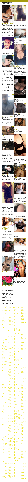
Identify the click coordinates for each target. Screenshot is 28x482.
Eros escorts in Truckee (16, 442)
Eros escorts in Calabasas (10, 352)
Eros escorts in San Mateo (4, 370)
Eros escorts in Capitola (10, 340)
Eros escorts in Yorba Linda (23, 438)
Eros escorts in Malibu (23, 367)
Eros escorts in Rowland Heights (4, 316)
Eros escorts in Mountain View (10, 431)
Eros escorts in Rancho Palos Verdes (23, 468)
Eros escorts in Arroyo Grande (10, 374)
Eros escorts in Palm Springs (4, 449)
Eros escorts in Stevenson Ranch (16, 402)
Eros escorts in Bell (16, 395)
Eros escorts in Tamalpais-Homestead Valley (4, 378)
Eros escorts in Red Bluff (16, 394)
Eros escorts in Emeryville (22, 437)
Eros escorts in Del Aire (10, 403)
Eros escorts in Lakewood (10, 469)
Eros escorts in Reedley (16, 317)
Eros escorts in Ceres (17, 330)
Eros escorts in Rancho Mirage (10, 336)
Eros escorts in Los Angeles (23, 385)
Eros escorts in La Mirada (16, 396)
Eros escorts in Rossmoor (10, 330)
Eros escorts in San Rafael (10, 351)
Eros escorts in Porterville (16, 399)
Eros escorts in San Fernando (23, 329)
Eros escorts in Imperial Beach (3, 412)
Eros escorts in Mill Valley (23, 390)
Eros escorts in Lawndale (16, 354)
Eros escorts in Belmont (3, 335)
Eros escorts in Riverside (22, 434)
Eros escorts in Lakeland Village (16, 427)
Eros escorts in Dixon (17, 417)
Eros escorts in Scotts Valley (4, 314)
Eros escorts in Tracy (10, 378)
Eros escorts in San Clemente (10, 356)
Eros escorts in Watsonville (16, 337)
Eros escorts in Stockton (10, 323)
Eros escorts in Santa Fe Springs (4, 354)
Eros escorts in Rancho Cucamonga (4, 387)
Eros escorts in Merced (16, 473)
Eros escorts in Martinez (16, 445)
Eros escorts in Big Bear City (4, 367)
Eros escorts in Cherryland (10, 369)
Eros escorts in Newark (3, 468)
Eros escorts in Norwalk (10, 477)
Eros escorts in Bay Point (16, 372)
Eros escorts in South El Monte (10, 333)
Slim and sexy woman (18, 277)
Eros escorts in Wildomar (16, 375)
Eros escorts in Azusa (10, 311)
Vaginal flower (4, 271)
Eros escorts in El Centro (4, 421)
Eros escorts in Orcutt (10, 324)
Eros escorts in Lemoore (16, 381)
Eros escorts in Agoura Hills (4, 388)
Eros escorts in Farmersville (22, 307)
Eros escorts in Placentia (16, 367)
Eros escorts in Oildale (17, 465)
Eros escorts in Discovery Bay (16, 313)
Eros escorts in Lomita (4, 436)
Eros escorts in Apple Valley (23, 460)
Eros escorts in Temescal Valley (10, 334)
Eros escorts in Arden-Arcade (23, 451)
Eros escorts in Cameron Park (22, 365)
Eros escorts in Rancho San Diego (4, 358)
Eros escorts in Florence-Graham (10, 382)
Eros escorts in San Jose (23, 450)
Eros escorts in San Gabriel (16, 340)
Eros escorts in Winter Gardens (23, 319)
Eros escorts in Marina (10, 355)
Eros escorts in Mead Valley (23, 400)
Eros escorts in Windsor (16, 350)
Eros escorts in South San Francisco (17, 411)
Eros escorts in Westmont (16, 466)
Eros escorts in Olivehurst (16, 406)
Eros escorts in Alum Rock (16, 475)
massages (16, 129)
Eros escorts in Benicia (17, 433)
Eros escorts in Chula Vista (17, 318)
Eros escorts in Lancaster (3, 393)
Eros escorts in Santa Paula (4, 472)
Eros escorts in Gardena (22, 477)
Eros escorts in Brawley (22, 457)
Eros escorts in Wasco (10, 387)
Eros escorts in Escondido (10, 413)
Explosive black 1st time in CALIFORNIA (6, 252)
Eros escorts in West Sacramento (4, 397)
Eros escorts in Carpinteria (16, 309)
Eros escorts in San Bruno (16, 374)
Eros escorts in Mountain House (10, 420)
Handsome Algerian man (6, 49)
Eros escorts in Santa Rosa (23, 393)
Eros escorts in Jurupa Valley (17, 391)
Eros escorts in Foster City (23, 478)
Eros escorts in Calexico (3, 400)
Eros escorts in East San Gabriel (23, 412)
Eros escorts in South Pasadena (17, 338)
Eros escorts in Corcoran (22, 474)
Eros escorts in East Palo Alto (23, 430)
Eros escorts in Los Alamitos (10, 384)
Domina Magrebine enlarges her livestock (7, 151)
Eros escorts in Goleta (17, 315)
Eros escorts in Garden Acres (17, 424)
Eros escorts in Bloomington (3, 447)
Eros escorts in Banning (3, 355)
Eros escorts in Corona (11, 343)
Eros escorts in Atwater (16, 344)
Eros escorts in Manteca (22, 353)
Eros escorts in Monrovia (22, 417)
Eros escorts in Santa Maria (17, 368)
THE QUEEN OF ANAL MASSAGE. (7, 23)
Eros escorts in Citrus (23, 341)
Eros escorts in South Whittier (4, 324)
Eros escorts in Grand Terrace (17, 382)
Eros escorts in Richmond (22, 309)
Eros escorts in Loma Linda (23, 344)
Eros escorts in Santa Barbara (10, 464)
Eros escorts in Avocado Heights (4, 318)
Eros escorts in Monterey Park (10, 448)
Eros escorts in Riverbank (16, 323)
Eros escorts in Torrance (3, 422)
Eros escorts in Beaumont (10, 345)
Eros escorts (3, 2)
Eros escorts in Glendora (16, 342)
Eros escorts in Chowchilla (10, 457)
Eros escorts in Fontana (16, 387)
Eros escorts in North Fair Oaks (23, 467)
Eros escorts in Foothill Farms (23, 325)
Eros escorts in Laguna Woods (11, 307)
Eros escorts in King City (10, 414)
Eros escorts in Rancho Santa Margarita (10, 342)
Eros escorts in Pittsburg (16, 452)
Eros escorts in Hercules (16, 413)
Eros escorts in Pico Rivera (4, 346)
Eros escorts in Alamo (4, 435)
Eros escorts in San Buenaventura (23, 440)
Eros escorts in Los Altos (4, 415)
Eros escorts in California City (16, 432)
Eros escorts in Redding (3, 351)
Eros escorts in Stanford (10, 454)
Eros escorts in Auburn (17, 334)
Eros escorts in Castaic (4, 465)
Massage (3, 135)
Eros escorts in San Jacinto (4, 368)
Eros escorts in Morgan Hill (3, 411)
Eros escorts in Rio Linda (23, 461)
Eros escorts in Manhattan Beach (4, 331)
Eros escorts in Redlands (16, 408)
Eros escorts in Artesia (11, 436)
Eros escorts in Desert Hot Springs (17, 331)
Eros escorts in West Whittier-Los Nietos (16, 333)
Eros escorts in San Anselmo (10, 316)
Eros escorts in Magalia (10, 388)
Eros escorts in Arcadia (16, 398)
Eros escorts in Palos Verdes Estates (17, 460)
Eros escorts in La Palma (10, 396)
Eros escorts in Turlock (10, 449)
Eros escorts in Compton (3, 401)
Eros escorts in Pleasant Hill (22, 377)
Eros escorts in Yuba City (10, 337)
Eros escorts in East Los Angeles (16, 470)
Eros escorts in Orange (23, 339)
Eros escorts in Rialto (4, 454)
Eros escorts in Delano (23, 322)
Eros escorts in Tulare (10, 476)
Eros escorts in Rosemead (10, 328)
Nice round (16, 38)
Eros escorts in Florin (23, 372)
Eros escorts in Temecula (10, 410)
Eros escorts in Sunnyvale (10, 425)
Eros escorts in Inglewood (3, 320)
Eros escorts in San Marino (10, 368)
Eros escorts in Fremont (16, 420)
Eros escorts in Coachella (3, 409)
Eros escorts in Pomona (22, 345)
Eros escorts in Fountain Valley (3, 419)
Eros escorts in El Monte (4, 332)
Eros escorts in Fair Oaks (10, 372)
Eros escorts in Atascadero (16, 430)
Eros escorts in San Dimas (23, 358)
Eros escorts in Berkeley (16, 310)
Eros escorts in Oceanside (10, 417)
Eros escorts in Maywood (22, 447)
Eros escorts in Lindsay (3, 343)
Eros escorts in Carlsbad (22, 443)
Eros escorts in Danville (3, 362)
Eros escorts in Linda (23, 373)
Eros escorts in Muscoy (3, 381)
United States (7, 2)
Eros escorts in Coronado (3, 440)
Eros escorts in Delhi (4, 310)
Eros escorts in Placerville (10, 331)
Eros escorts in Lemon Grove (17, 401)
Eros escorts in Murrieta (16, 451)
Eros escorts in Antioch (16, 347)
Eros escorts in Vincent (22, 359)
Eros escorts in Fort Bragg (4, 403)
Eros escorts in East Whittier (10, 381)
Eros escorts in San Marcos (10, 393)
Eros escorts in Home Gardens (23, 424)
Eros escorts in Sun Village (4, 416)
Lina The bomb (17, 98)
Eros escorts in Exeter (4, 328)
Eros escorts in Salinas (11, 437)
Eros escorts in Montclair (3, 338)
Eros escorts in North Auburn (17, 414)
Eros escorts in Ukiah (17, 405)
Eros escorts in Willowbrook (3, 337)
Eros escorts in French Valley (17, 356)
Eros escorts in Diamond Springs (16, 384)
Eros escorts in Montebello (3, 340)
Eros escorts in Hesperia (10, 390)
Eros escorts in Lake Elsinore (23, 347)
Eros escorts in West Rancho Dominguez (16, 429)
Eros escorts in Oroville (22, 441)
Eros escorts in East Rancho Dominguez (4, 348)
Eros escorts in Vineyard (10, 327)
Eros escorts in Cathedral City (10, 427)
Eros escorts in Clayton (10, 397)
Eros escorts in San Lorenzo (10, 321)
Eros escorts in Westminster (22, 470)
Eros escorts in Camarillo (10, 399)
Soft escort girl (17, 21)
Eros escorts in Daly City (10, 422)
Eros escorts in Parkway (22, 315)
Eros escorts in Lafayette (16, 467)
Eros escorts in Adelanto (22, 454)
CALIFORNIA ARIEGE (18, 113)
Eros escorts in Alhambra (22, 312)
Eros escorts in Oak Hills (10, 472)
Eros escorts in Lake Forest (4, 473)
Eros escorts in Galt (16, 364)
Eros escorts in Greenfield (16, 444)
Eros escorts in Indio (4, 339)
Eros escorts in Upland (4, 443)
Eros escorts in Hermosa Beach (10, 428)
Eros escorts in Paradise (10, 470)
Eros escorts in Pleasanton (3, 379)
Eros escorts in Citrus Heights (17, 462)
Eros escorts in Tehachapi (10, 379)
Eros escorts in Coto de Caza (16, 307)
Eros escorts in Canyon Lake (22, 473)
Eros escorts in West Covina (4, 382)
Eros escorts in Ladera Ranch (10, 354)
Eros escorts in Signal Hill (4, 376)
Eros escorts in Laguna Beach (11, 359)
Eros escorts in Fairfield (10, 325)
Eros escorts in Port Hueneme (16, 447)
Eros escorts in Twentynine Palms (16, 335)
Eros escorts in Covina (23, 348)
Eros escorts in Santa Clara (4, 477)
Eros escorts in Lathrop (16, 421)
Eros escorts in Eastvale (10, 475)
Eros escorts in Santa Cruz (23, 310)
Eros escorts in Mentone (22, 402)
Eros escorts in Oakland (22, 409)
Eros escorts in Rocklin (17, 410)
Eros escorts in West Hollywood (16, 388)
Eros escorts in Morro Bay (23, 363)
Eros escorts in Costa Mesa (4, 349)
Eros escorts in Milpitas (3, 325)
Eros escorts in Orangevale (16, 404)
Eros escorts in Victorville (3, 406)
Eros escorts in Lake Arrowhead (23, 384)
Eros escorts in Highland (22, 403)
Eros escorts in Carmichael (3, 390)
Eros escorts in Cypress (22, 413)
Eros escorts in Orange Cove (4, 396)
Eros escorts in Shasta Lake (23, 399)
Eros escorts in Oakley (10, 347)
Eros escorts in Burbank (3, 437)
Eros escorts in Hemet (23, 333)
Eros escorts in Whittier (10, 358)
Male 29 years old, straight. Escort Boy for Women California (7, 116)
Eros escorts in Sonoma (16, 472)
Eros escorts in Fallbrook (22, 350)
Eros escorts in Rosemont (10, 319)
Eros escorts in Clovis (17, 369)
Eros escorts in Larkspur (16, 377)
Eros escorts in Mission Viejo (3, 434)
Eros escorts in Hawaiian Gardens (23, 427)
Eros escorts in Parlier (4, 398)
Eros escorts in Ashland (22, 476)
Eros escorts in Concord (3, 352)
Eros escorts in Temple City (22, 444)
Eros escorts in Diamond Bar (22, 420)
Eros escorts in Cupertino (22, 431)
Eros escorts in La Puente (16, 454)
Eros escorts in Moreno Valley (16, 426)
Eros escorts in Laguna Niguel (17, 378)
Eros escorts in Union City (23, 337)
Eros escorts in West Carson (23, 374)
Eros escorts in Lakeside (22, 419)
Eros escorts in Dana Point (23, 326)
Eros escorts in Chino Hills (10, 348)
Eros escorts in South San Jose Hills (10, 419)
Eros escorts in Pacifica (22, 471)
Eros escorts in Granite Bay (23, 415)
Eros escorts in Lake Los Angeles (23, 318)
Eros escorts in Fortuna (10, 435)
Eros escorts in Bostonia (3, 334)
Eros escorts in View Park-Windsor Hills (23, 410)
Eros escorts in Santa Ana (4, 391)
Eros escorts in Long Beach (16, 324)
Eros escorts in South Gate (23, 332)
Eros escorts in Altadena (3, 450)
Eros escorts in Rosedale (3, 439)
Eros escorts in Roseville (3, 461)
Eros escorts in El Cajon (16, 439)
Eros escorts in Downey (10, 451)
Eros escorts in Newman (22, 342)
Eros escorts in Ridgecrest (16, 328)
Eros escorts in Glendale (22, 391)
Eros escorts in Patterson (16, 371)
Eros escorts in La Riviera (23, 422)
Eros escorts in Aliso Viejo (10, 424)
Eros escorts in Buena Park (23, 340)
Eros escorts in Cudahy (16, 457)
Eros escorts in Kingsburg (3, 408)
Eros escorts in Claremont (22, 376)
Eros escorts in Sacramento (3, 357)
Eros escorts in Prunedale (3, 405)
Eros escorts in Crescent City (16, 441)
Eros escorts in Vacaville (3, 425)
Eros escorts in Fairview (10, 391)
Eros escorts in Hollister (22, 362)
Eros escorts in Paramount (22, 352)
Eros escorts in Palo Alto (4, 360)
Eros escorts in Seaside (3, 428)
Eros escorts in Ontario (17, 448)
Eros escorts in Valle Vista (4, 467)
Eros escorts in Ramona (16, 320)
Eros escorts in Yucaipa (10, 407)
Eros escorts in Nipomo (22, 356)
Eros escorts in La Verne (16, 464)
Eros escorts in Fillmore (22, 396)
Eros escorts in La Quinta (4, 365)
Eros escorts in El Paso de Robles (11, 441)
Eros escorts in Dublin (10, 320)
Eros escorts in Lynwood (10, 473)
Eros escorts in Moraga (22, 425)
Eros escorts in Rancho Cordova (4, 329)
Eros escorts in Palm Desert (23, 464)
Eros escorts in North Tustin (17, 363)
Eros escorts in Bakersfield (22, 316)
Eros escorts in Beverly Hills (10, 455)
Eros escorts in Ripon (10, 360)
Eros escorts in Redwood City (16, 416)
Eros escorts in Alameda (10, 452)
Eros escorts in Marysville (10, 377)
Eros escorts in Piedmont (16, 357)
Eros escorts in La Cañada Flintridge (16, 359)
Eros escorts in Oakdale (3, 424)
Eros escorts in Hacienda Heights (16, 455)
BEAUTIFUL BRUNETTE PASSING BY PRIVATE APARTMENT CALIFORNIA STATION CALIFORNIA (7, 228)
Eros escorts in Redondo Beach (23, 368)
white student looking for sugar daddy (7, 286)
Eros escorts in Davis (23, 360)
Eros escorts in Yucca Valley (4, 442)
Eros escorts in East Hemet (16, 365)
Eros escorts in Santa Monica (17, 353)
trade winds (16, 232)
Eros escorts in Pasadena (3, 464)
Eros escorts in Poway (23, 416)
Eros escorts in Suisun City (23, 313)
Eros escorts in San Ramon (16, 379)
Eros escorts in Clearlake (22, 382)
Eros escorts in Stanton (3, 311)
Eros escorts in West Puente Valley (16, 351)
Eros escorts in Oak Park (23, 428)
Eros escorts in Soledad (16, 341)
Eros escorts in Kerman (22, 355)
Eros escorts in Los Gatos (10, 314)
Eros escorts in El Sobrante (4, 327)
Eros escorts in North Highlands (4, 433)
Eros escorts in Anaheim (22, 371)
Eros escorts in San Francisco (23, 323)
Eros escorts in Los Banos (23, 394)
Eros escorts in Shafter (4, 317)
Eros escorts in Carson (11, 361)
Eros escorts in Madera (3, 309)
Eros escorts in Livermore (3, 371)
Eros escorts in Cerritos (10, 430)
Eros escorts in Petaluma (16, 326)
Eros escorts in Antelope (22, 334)
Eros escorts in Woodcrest (22, 328)
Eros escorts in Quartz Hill (4, 427)
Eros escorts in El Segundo (10, 394)
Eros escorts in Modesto (3, 345)
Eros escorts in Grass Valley (17, 458)
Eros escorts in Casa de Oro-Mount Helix (4, 364)
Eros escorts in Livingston (3, 342)
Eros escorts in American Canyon (4, 453)
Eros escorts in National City (3, 452)
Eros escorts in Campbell (3, 418)
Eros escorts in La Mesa (10, 411)
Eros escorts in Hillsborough (10, 467)
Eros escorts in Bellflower (3, 384)
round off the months (5, 174)
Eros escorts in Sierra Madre (17, 345)
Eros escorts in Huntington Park (16, 314)
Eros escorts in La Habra (23, 456)
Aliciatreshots (16, 212)
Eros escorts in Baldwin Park (10, 371)
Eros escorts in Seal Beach (23, 433)
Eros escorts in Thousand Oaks (23, 387)
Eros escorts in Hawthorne (10, 461)
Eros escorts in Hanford (22, 380)
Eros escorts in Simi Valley (4, 430)
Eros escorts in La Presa (10, 402)
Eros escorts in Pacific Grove (4, 458)
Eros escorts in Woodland (10, 416)
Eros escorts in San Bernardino (16, 390)
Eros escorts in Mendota (10, 375)
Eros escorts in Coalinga (16, 423)
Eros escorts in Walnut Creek (10, 434)
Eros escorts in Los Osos (23, 405)
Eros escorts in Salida (10, 385)
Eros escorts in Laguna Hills (17, 409)
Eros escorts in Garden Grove (17, 418)
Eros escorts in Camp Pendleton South (17, 321)
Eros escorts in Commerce (10, 459)
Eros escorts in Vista (4, 462)
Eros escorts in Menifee (16, 476)
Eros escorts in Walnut (23, 338)
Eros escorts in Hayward (10, 438)
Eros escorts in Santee (4, 469)
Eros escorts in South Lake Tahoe (17, 360)
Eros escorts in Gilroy (10, 408)
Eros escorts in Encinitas (22, 406)
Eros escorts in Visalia (23, 421)
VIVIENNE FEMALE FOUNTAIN (7, 67)
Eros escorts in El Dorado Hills (4, 307)
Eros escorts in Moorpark (3, 394)
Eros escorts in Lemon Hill (4, 385)
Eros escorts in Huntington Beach (10, 362)
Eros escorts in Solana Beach (17, 434)
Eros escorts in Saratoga (10, 400)
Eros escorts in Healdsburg (10, 466)
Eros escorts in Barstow (10, 310)
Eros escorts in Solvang (10, 364)
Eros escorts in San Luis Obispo (10, 406)
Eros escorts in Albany (23, 349)
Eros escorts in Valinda (11, 458)
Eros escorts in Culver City (17, 437)
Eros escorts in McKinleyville (10, 317)
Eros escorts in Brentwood (22, 397)
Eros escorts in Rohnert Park (3, 456)
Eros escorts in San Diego (4, 373)
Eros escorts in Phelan (4, 463)
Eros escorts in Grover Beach (23, 388)
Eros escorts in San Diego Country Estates (10, 339)
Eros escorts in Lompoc (22, 331)
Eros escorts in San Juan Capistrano (10, 445)
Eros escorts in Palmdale (10, 443)
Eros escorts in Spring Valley (10, 462)
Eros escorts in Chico (17, 438)
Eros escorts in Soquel (23, 462)
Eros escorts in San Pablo (10, 346)
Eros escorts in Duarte (10, 444)
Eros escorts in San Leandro (23, 465)
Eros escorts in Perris (17, 329)
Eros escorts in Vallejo (4, 312)
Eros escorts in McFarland (10, 440)
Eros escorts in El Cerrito (4, 444)
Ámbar (15, 177)
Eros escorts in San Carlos (10, 386)
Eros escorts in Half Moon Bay (10, 312)
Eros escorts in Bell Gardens (16, 348)
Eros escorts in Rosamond (3, 459)
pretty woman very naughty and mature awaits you (19, 66)
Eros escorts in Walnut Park (4, 470)
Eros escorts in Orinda (17, 461)
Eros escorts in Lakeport (22, 366)
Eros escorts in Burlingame (3, 321)
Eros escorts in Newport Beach (3, 476)
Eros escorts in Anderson (3, 446)
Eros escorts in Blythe (23, 445)
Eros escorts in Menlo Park (4, 431)
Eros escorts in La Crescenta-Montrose (4, 374)
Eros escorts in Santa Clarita (23, 379)
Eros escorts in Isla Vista (16, 385)
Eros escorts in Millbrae (16, 436)
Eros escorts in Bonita (4, 361)
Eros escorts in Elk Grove (10, 365)
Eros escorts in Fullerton (22, 321)
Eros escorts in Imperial (22, 453)
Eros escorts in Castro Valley (17, 449)
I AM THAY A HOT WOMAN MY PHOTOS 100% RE (19, 246)
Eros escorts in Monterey (16, 469)
